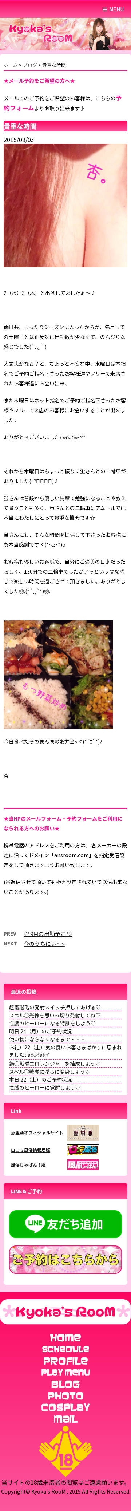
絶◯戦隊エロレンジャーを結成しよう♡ (54, 1063)
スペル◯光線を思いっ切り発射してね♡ (54, 1015)
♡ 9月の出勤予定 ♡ (48, 933)
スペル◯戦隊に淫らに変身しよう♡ (49, 1071)
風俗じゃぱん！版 (28, 1165)
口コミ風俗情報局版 (30, 1150)
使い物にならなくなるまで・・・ (47, 1039)
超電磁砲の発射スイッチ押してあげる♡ (55, 1007)
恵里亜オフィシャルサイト (37, 1132)
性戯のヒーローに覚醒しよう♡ (44, 1087)
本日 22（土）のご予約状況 (40, 1079)
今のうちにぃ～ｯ (44, 943)
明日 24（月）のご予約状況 (40, 1031)
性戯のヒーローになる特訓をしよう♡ (52, 1023)
